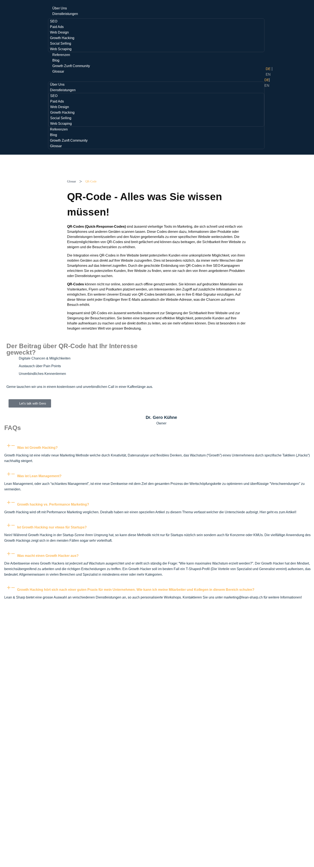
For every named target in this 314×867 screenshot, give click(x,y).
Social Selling (60, 43)
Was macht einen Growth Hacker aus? (48, 555)
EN (268, 74)
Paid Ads (57, 27)
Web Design (59, 32)
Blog (55, 60)
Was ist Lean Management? (39, 476)
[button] (156, 77)
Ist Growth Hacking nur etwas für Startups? (52, 527)
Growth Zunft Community (71, 66)
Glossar (58, 71)
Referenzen (61, 55)
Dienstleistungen (65, 14)
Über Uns (59, 8)
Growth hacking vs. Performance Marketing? (53, 504)
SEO (53, 21)
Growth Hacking (62, 38)
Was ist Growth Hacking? (37, 447)
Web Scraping (61, 49)
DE (268, 69)
